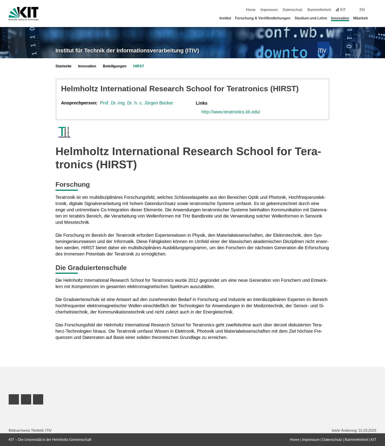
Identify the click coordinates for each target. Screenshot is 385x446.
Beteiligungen (115, 66)
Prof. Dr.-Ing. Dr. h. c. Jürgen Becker (136, 102)
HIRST (138, 66)
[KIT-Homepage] (23, 14)
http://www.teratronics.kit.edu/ (230, 111)
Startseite (63, 66)
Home (251, 10)
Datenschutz (293, 10)
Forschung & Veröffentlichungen (263, 18)
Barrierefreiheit (319, 10)
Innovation (340, 18)
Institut (225, 18)
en (362, 10)
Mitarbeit (360, 18)
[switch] (374, 10)
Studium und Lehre (311, 18)
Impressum (269, 10)
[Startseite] (374, 18)
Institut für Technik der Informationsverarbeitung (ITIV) (127, 50)
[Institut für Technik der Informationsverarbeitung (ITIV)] (323, 48)
